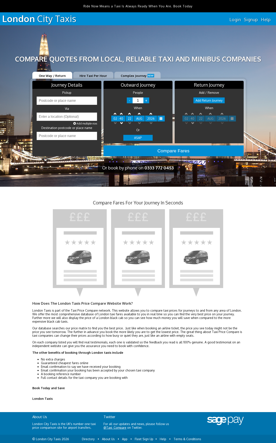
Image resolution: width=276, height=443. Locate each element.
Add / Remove (209, 92)
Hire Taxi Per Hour (93, 76)
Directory (88, 439)
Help (266, 19)
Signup (251, 19)
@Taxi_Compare (115, 427)
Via (67, 108)
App (124, 439)
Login (235, 19)
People (138, 92)
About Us (108, 439)
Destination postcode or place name (66, 128)
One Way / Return (52, 76)
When (138, 108)
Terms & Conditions (187, 439)
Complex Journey (137, 76)
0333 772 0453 (159, 168)
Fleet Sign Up (144, 439)
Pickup (66, 92)
